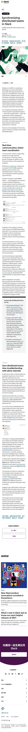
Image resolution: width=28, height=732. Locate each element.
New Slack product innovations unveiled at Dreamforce (12, 595)
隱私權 (3, 716)
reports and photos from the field (13, 272)
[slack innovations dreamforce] (14, 575)
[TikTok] (22, 674)
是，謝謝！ (14, 530)
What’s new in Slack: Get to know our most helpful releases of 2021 (14, 615)
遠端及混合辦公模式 (14, 41)
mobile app (12, 166)
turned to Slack (7, 448)
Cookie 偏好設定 (14, 716)
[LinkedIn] (6, 674)
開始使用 (14, 654)
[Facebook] (12, 674)
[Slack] (5, 2)
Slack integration (12, 283)
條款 (7, 716)
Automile (7, 281)
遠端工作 (12, 43)
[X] (15, 674)
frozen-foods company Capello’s (12, 242)
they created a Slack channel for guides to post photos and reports (12, 189)
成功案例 (19, 43)
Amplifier (14, 227)
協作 (3, 9)
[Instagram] (9, 674)
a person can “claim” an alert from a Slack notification (13, 397)
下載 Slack (4, 713)
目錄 (2, 76)
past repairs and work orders (12, 416)
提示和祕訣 (5, 41)
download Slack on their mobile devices (14, 308)
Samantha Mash (11, 36)
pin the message (17, 331)
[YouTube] (19, 674)
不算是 (14, 536)
